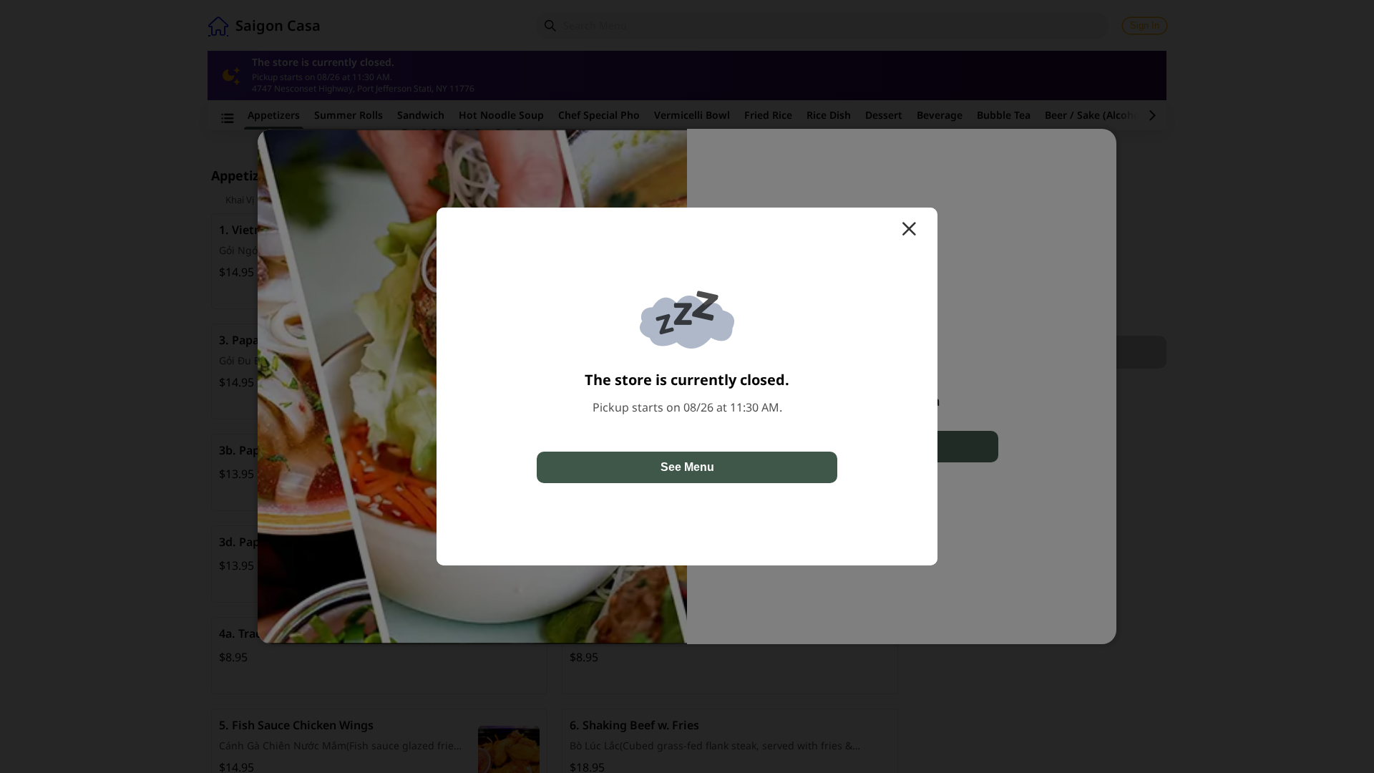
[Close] (908, 229)
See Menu (687, 467)
